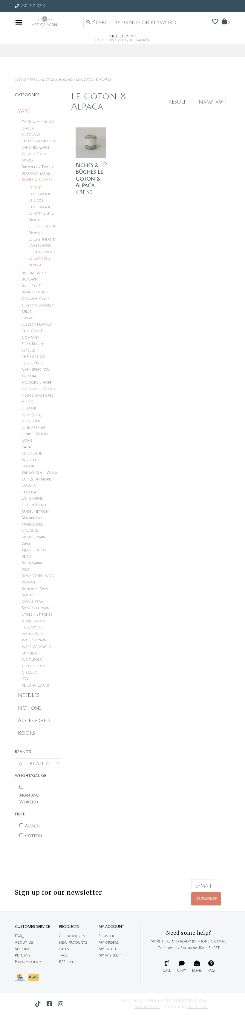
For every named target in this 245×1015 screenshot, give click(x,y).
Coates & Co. (34, 666)
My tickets (109, 949)
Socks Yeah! (33, 602)
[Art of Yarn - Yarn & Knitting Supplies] (51, 22)
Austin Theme (147, 1007)
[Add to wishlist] (105, 164)
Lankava (29, 492)
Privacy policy (28, 962)
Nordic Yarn (34, 537)
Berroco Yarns (36, 173)
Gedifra (29, 376)
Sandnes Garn (35, 148)
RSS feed (67, 962)
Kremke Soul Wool (40, 473)
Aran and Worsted (29, 798)
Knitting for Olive (39, 141)
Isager (27, 128)
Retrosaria (32, 563)
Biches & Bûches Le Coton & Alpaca (89, 175)
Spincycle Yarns (37, 608)
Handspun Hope (37, 383)
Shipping (22, 949)
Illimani (29, 408)
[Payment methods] (21, 979)
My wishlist (110, 955)
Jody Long (32, 421)
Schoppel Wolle (37, 589)
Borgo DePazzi (35, 292)
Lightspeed (197, 1007)
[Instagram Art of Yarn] (61, 1004)
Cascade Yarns (36, 299)
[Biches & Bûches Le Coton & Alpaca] (91, 142)
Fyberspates (32, 363)
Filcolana (31, 135)
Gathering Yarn (36, 370)
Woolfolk (32, 660)
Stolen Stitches (37, 615)
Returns (22, 955)
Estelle (28, 350)
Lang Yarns (32, 498)
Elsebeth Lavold (37, 324)
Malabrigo (32, 518)
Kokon (28, 466)
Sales (64, 949)
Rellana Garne (35, 686)
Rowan (28, 582)
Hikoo (27, 402)
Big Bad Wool (35, 273)
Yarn (33, 79)
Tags (63, 955)
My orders (109, 943)
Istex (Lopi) (31, 415)
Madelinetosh (35, 512)
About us (24, 943)
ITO (25, 679)
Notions (30, 708)
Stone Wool (34, 621)
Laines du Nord (37, 479)
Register (106, 936)
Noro (27, 160)
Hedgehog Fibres (38, 396)
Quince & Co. (34, 550)
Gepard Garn (34, 154)
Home (20, 79)
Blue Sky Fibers (36, 286)
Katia (26, 447)
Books (26, 733)
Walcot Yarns (35, 640)
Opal (26, 544)
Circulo (29, 672)
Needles (28, 695)
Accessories (34, 720)
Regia (26, 557)
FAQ (18, 936)
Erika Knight (33, 344)
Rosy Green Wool (39, 576)
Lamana (29, 486)
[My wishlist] (215, 22)
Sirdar (28, 595)
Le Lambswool (42, 252)
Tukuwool (32, 627)
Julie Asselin (33, 428)
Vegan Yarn (32, 634)
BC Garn (30, 279)
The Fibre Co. (33, 357)
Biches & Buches (57, 79)
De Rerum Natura (38, 122)
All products (72, 936)
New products (73, 943)
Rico (26, 570)
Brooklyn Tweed (37, 167)
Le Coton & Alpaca (93, 79)
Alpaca (32, 826)
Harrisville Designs (40, 389)
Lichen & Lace (34, 505)
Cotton (33, 836)
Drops (28, 318)
